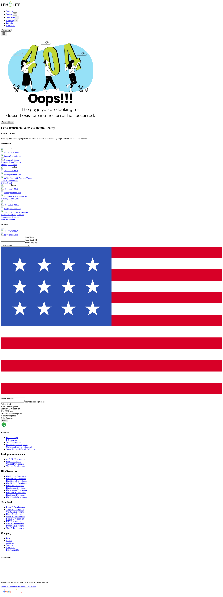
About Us (10, 543)
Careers (9, 540)
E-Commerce (11, 440)
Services (9, 14)
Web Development (13, 442)
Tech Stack (10, 17)
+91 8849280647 (11, 231)
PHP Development (13, 521)
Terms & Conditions (9, 587)
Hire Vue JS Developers (16, 492)
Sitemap (32, 587)
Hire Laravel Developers (16, 488)
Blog (8, 538)
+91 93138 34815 (11, 205)
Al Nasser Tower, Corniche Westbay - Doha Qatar (14, 197)
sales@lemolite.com (12, 208)
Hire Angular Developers (16, 490)
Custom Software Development (19, 447)
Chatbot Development (15, 464)
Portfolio (9, 23)
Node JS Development (15, 516)
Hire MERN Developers (16, 478)
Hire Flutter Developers (15, 495)
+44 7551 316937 (11, 152)
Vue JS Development (14, 512)
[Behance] (111, 577)
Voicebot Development (15, 466)
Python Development (14, 526)
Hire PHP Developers (15, 485)
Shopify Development (15, 528)
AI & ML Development (15, 459)
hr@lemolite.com (11, 235)
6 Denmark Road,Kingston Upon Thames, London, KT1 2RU (11, 162)
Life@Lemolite (12, 550)
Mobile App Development (16, 444)
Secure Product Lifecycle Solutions (20, 449)
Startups (9, 11)
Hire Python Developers (16, 476)
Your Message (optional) (35, 402)
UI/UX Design (12, 437)
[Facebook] (111, 565)
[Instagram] (111, 568)
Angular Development (15, 509)
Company (10, 21)
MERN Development (15, 523)
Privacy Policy (23, 587)
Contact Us (10, 25)
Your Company (31, 243)
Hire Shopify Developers (16, 497)
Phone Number (7, 398)
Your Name (29, 237)
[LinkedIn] (111, 562)
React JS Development (15, 507)
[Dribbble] (111, 574)
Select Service (7, 404)
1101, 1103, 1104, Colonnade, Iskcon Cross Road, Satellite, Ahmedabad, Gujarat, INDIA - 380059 (15, 215)
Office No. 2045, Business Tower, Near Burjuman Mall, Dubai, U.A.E (16, 180)
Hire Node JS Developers (16, 483)
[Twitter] (111, 571)
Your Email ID (31, 240)
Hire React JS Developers (16, 481)
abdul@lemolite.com (12, 174)
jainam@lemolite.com (13, 156)
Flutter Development (14, 514)
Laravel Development (15, 519)
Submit (4, 421)
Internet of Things (13, 461)
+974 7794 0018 (11, 171)
